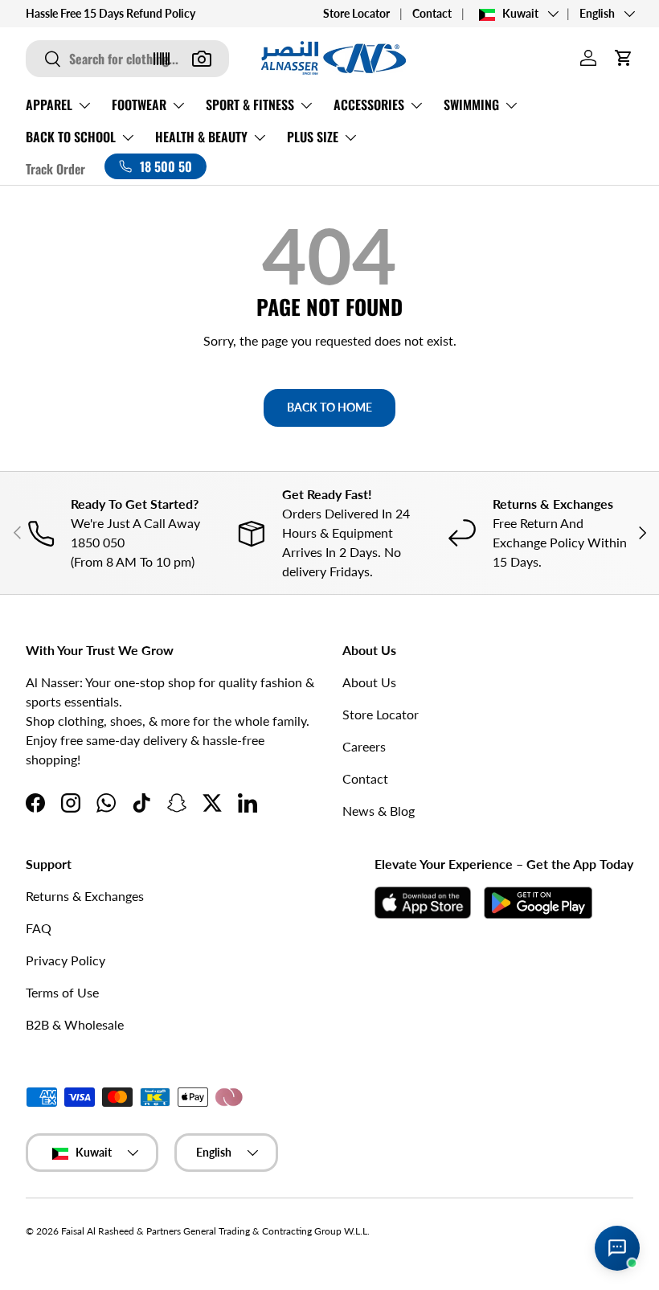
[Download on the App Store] (423, 903)
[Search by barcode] (161, 58)
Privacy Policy (65, 960)
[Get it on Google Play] (538, 903)
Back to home (329, 407)
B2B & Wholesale (75, 1024)
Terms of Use (62, 992)
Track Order (55, 168)
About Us (369, 682)
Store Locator (356, 13)
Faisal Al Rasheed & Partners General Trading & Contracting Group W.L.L (214, 1231)
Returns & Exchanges (85, 895)
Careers (364, 746)
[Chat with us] (617, 1248)
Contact (432, 13)
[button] (623, 58)
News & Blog (378, 810)
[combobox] (127, 58)
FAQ (38, 928)
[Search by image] (201, 58)
